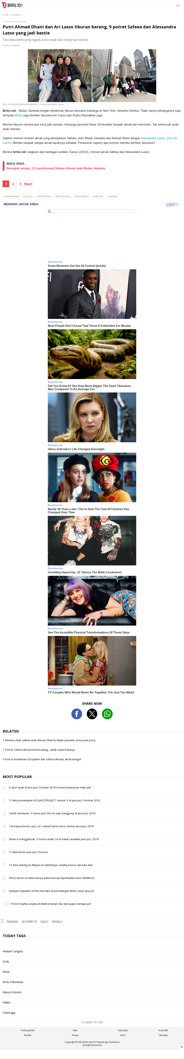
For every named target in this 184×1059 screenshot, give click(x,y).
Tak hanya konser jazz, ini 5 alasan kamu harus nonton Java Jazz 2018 (51, 826)
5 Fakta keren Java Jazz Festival (28, 852)
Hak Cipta (123, 1030)
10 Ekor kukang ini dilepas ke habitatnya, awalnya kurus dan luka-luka (51, 865)
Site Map (163, 1035)
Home (6, 14)
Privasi (75, 1035)
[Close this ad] (181, 1046)
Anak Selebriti (82, 196)
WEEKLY (57, 922)
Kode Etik (163, 1030)
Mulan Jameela (63, 196)
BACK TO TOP (94, 1022)
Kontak (27, 1035)
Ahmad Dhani (44, 196)
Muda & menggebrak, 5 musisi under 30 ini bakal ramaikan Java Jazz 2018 (54, 839)
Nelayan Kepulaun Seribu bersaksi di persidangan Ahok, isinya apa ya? (51, 891)
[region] (92, 1054)
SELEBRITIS (29, 922)
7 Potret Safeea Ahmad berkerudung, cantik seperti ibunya (39, 749)
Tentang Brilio (27, 1030)
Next (28, 184)
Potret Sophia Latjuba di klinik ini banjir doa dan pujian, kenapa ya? (51, 903)
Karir (122, 1035)
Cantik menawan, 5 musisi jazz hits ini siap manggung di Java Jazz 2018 (52, 813)
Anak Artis (98, 196)
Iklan (75, 1030)
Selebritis (16, 14)
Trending (112, 196)
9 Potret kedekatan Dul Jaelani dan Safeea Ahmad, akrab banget (42, 759)
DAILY (44, 922)
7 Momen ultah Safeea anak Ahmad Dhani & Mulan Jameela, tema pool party (49, 740)
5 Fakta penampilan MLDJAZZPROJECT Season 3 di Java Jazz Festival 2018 (54, 800)
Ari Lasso (28, 196)
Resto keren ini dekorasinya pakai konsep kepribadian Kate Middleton (52, 878)
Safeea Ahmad (11, 196)
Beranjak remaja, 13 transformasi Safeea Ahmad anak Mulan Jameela (56, 168)
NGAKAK (12, 922)
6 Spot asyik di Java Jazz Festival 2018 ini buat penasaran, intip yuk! (50, 787)
